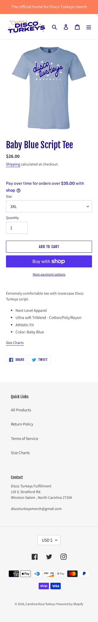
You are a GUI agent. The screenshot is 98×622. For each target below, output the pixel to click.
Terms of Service (24, 438)
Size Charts (15, 342)
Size (9, 196)
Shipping (13, 164)
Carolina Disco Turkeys (41, 604)
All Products (21, 409)
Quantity (12, 217)
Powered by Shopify (69, 604)
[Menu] (88, 26)
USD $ (47, 540)
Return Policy (22, 424)
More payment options (49, 274)
